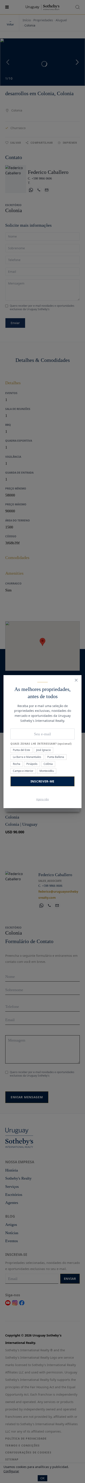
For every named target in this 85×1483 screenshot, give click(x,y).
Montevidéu (46, 771)
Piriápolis (31, 764)
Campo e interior (23, 771)
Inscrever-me (42, 781)
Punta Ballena (55, 757)
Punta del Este (21, 750)
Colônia (48, 764)
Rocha (16, 764)
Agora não (42, 799)
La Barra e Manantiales (27, 757)
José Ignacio (43, 750)
